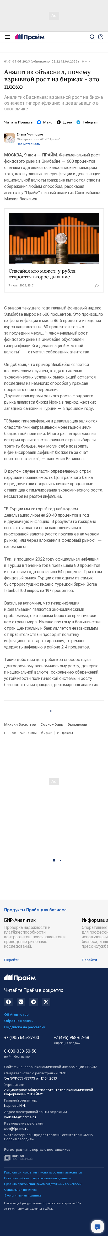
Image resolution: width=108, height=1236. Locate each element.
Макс (47, 122)
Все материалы (28, 144)
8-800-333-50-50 (20, 1053)
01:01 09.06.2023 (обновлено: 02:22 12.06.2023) (41, 61)
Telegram (90, 122)
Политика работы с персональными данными (38, 1178)
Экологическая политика (22, 1195)
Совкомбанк (51, 724)
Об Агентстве (16, 1014)
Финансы (28, 733)
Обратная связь (18, 1021)
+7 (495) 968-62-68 (71, 1040)
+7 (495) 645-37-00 (21, 1037)
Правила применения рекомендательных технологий (43, 1184)
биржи (46, 733)
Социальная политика (20, 1190)
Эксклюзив (77, 724)
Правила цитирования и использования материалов (43, 1172)
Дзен (67, 122)
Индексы (65, 733)
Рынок (10, 733)
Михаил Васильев (20, 724)
